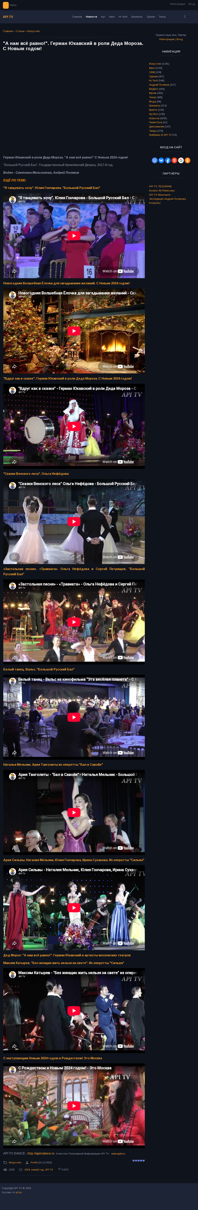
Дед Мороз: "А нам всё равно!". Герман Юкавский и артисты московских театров (67, 955)
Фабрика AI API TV (160, 134)
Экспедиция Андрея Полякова (167, 198)
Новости (154, 118)
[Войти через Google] (181, 160)
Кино (152, 68)
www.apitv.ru (118, 1153)
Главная (8, 31)
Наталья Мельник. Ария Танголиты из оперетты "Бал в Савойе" (53, 764)
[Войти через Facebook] (168, 160)
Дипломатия (156, 126)
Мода (152, 101)
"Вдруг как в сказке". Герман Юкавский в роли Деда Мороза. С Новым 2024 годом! (67, 378)
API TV (8, 17)
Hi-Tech (153, 80)
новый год (37, 1169)
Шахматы (154, 105)
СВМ (152, 72)
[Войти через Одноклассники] (187, 160)
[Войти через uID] (155, 160)
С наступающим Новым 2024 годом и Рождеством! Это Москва (52, 1058)
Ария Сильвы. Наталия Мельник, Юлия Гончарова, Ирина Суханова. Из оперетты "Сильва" (73, 860)
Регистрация (177, 4)
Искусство (33, 31)
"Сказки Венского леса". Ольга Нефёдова (36, 473)
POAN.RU (154, 203)
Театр (152, 97)
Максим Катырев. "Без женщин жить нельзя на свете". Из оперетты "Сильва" (63, 963)
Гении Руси (155, 122)
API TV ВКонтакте (159, 194)
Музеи (152, 93)
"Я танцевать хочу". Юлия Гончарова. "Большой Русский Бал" (51, 187)
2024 (27, 1169)
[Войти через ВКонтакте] (161, 160)
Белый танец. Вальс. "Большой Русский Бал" (38, 669)
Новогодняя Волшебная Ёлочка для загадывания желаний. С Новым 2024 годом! (66, 283)
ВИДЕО (153, 89)
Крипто (153, 109)
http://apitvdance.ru (41, 1153)
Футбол (153, 114)
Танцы (153, 130)
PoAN (34, 1162)
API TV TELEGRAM (160, 186)
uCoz (19, 1192)
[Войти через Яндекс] (174, 160)
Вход (192, 4)
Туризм (153, 76)
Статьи (20, 31)
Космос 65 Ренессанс (162, 190)
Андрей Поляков (159, 84)
